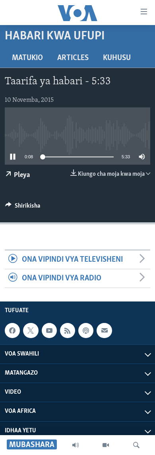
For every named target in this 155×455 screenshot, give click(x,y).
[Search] (136, 445)
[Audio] (75, 445)
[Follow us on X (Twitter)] (30, 330)
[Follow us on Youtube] (49, 330)
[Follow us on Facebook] (12, 330)
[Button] (22, 207)
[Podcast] (85, 330)
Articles (73, 58)
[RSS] (67, 330)
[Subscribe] (104, 330)
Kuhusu (117, 58)
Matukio (27, 58)
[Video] (106, 445)
